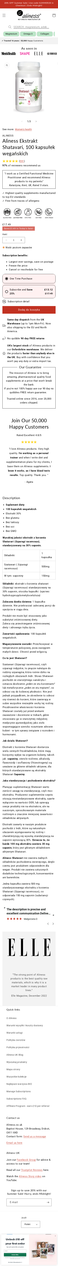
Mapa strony (13, 1069)
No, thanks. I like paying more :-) (15, 1262)
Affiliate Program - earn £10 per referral (27, 1106)
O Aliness (11, 1018)
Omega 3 (28, 34)
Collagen (44, 34)
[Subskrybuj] (47, 1202)
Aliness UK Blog (14, 1054)
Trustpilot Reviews (32, 1170)
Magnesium (11, 34)
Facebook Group (26, 1159)
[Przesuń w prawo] (36, 121)
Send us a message (34, 1136)
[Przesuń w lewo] (21, 121)
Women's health (23, 129)
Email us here (14, 1142)
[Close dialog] (55, 1236)
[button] (4, 15)
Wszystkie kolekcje (16, 1076)
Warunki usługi (14, 1032)
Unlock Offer (15, 1255)
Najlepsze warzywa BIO (19, 1084)
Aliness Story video (30, 1176)
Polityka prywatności (17, 1047)
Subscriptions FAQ (16, 1098)
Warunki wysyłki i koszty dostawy (24, 1025)
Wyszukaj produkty (16, 1062)
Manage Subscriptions (18, 1091)
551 (22, 161)
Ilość (4, 234)
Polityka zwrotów (15, 1040)
